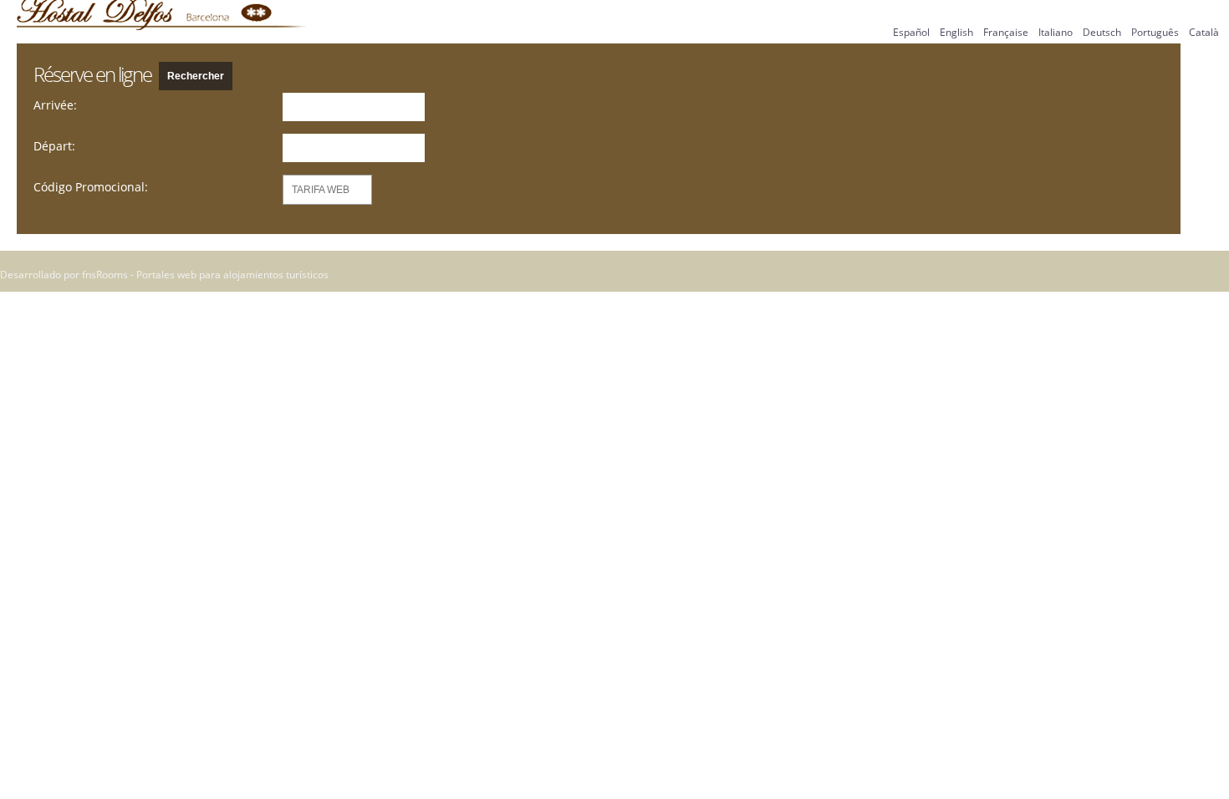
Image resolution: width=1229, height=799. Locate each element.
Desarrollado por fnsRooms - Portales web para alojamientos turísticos (164, 274)
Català (1204, 32)
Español (911, 32)
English (956, 32)
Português (1155, 32)
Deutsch (1102, 32)
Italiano (1055, 32)
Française (1005, 32)
